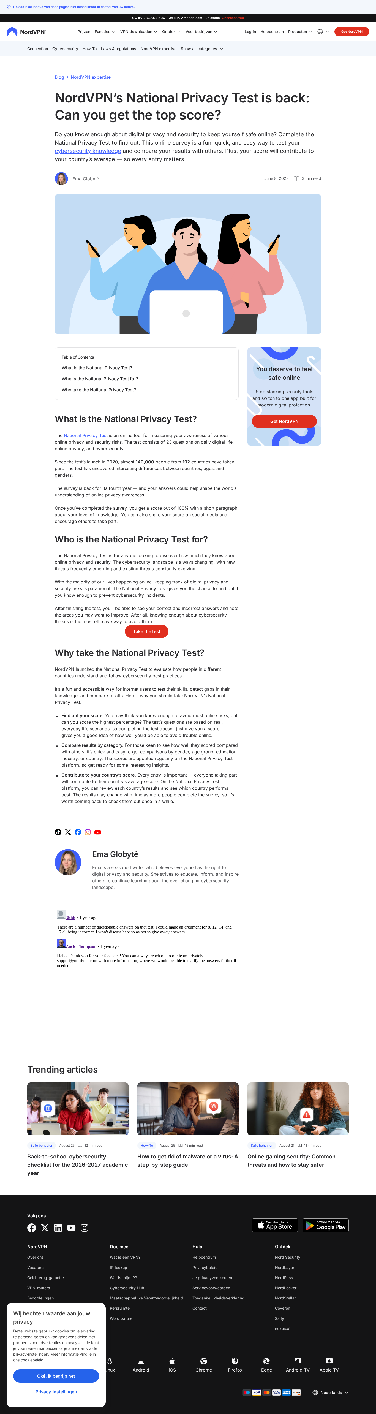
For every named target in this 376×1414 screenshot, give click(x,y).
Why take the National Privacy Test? (99, 389)
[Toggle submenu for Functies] (113, 31)
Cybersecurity (65, 48)
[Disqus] (147, 977)
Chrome (203, 1370)
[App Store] (275, 1225)
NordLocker (303, 1287)
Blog (59, 77)
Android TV (298, 1370)
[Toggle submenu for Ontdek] (179, 31)
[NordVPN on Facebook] (78, 832)
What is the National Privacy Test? (97, 367)
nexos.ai (300, 1328)
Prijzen (84, 31)
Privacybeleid (222, 1267)
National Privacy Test (86, 435)
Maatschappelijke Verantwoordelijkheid (146, 1298)
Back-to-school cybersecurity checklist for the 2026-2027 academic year (77, 1164)
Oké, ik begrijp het (56, 1376)
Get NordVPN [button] (352, 31)
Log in (250, 31)
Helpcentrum (272, 31)
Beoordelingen (40, 1298)
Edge (266, 1370)
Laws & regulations (118, 48)
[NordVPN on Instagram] (88, 832)
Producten (297, 31)
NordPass (301, 1277)
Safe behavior (42, 1145)
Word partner (122, 1318)
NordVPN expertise (158, 48)
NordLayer (302, 1267)
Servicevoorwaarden (228, 1287)
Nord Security (305, 1257)
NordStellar (303, 1297)
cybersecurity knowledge (88, 151)
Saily (297, 1318)
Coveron (300, 1308)
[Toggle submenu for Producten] (310, 31)
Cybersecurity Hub (127, 1287)
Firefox (235, 1370)
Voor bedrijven (199, 31)
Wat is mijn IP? (123, 1277)
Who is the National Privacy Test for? (100, 378)
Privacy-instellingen (56, 1391)
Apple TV (329, 1370)
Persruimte (120, 1308)
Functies (102, 31)
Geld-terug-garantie (45, 1277)
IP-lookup (118, 1267)
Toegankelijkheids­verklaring (218, 1298)
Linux (109, 1370)
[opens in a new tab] (31, 1227)
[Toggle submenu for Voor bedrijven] (215, 31)
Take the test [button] (146, 631)
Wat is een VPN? (125, 1257)
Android (141, 1370)
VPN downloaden (136, 31)
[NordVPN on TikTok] (58, 832)
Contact (199, 1308)
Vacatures (53, 1267)
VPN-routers (38, 1287)
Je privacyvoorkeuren (212, 1277)
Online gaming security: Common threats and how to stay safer (291, 1160)
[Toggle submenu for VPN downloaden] (155, 31)
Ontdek (169, 31)
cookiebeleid (32, 1360)
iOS (172, 1370)
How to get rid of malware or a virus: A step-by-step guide (187, 1160)
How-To (90, 48)
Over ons (35, 1257)
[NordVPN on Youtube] (97, 832)
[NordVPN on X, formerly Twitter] (68, 832)
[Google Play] (326, 1225)
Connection (37, 48)
